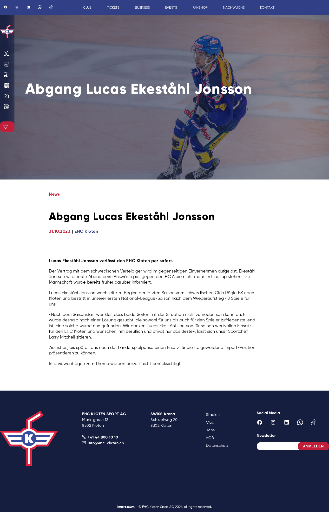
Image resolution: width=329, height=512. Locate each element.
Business (142, 7)
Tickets (113, 7)
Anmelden (313, 446)
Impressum (126, 506)
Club (210, 422)
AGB (210, 437)
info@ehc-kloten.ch (106, 442)
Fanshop (200, 7)
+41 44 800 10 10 (103, 437)
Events (171, 7)
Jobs (210, 430)
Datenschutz (217, 445)
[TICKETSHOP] (6, 126)
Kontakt (267, 7)
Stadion (213, 414)
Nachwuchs (234, 7)
